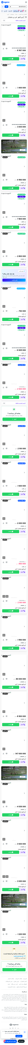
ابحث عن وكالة (14, 984)
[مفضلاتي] (25, 11)
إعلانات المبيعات (18, 978)
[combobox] (18, 6)
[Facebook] (15, 1028)
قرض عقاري (16, 981)
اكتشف (22, 149)
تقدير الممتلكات (9, 981)
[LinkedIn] (10, 1028)
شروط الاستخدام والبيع (22, 987)
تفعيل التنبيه (19, 1036)
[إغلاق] (3, 1031)
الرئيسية (25, 978)
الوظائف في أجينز (23, 984)
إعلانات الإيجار (11, 978)
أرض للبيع (22, 55)
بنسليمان (12, 14)
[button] (6, 48)
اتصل (9, 984)
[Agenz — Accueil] (14, 1024)
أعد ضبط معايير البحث (18, 956)
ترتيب (22, 1041)
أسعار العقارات (23, 981)
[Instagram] (13, 1028)
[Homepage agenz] (5, 2)
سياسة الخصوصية (12, 987)
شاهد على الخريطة (11, 1041)
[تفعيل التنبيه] (2, 6)
